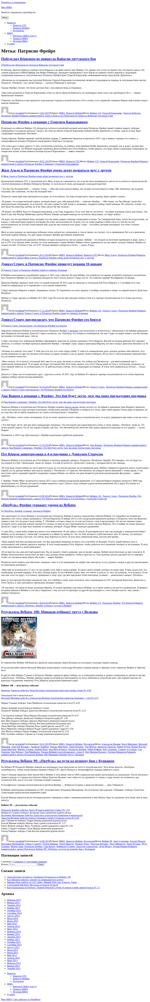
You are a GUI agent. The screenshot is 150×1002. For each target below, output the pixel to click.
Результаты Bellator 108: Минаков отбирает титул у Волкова (49, 612)
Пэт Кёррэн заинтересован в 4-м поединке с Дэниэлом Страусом (52, 454)
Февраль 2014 (14, 931)
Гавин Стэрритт (33, 844)
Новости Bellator (21, 28)
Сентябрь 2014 (14, 913)
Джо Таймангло (117, 844)
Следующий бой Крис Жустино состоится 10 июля (32, 885)
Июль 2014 (12, 918)
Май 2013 (12, 955)
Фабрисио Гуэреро (65, 846)
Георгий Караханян (112, 113)
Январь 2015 (13, 902)
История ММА (20, 41)
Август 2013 (13, 947)
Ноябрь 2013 (13, 939)
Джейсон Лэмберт (40, 747)
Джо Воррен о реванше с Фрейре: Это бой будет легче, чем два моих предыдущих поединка (73, 396)
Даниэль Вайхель (131, 113)
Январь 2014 (13, 934)
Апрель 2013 (13, 958)
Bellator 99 (107, 841)
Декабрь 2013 (14, 937)
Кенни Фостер (138, 747)
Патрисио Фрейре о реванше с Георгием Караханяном (44, 122)
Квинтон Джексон (107, 747)
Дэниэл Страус (109, 310)
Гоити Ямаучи (66, 844)
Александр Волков (111, 744)
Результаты (18, 30)
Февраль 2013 (14, 963)
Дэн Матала (90, 747)
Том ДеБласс (17, 752)
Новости (11, 22)
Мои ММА (6, 7)
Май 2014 (12, 923)
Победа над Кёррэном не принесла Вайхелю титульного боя (48, 59)
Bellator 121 (95, 603)
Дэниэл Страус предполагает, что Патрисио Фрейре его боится (51, 319)
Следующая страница (36, 861)
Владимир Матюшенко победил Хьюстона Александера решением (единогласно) (42, 815)
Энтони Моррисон (117, 752)
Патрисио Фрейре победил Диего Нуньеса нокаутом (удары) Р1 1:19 (35, 810)
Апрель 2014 (13, 926)
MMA (10, 33)
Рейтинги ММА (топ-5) (24, 36)
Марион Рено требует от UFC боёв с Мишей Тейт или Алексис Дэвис (42, 882)
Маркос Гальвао (26, 749)
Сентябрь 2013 (14, 945)
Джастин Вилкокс (20, 747)
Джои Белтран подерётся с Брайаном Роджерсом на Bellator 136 (39, 877)
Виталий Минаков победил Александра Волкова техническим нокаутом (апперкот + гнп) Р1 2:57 (50, 698)
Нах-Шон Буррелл (58, 749)
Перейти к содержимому (13, 2)
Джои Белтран (76, 747)
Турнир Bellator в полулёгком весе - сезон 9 (62, 752)
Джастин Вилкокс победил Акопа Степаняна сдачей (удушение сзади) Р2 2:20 (40, 818)
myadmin (19, 113)
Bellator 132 (93, 161)
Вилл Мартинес (129, 744)
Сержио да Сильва (127, 749)
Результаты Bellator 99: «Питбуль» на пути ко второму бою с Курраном (57, 761)
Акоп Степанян (121, 841)
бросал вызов (71, 407)
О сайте (11, 44)
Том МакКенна (32, 752)
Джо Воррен (96, 445)
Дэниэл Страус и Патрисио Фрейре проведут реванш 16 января (51, 264)
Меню (4, 18)
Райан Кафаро (94, 749)
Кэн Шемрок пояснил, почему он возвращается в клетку (35, 879)
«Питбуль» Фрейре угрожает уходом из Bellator (38, 505)
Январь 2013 (13, 966)
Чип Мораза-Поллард (95, 752)
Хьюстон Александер (87, 846)
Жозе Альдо (111, 255)
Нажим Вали (41, 749)
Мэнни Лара (17, 846)
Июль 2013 (12, 950)
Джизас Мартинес (59, 747)
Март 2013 (12, 960)
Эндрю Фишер (120, 846)
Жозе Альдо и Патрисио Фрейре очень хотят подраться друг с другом (56, 170)
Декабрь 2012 (14, 968)
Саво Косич (49, 846)
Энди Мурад (105, 846)
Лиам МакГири (8, 749)
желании (73, 330)
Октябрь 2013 (14, 942)
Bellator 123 (95, 496)
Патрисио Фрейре (10, 116)
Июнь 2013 (12, 952)
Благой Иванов (137, 841)
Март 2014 (12, 929)
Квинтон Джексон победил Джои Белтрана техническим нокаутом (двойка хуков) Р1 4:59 (46, 690)
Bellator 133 (95, 113)
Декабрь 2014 (14, 905)
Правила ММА (20, 38)
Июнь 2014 (12, 921)
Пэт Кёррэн (127, 603)
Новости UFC (20, 25)
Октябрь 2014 (14, 910)
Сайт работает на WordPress (26, 999)
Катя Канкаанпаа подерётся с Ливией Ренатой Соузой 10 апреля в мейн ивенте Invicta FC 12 (53, 887)
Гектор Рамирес (50, 844)
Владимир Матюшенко (12, 844)
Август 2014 (13, 916)
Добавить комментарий (66, 116)
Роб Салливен (110, 749)
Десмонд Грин (82, 844)
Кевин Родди (123, 747)
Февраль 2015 (14, 900)
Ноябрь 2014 (13, 908)
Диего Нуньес (133, 844)
